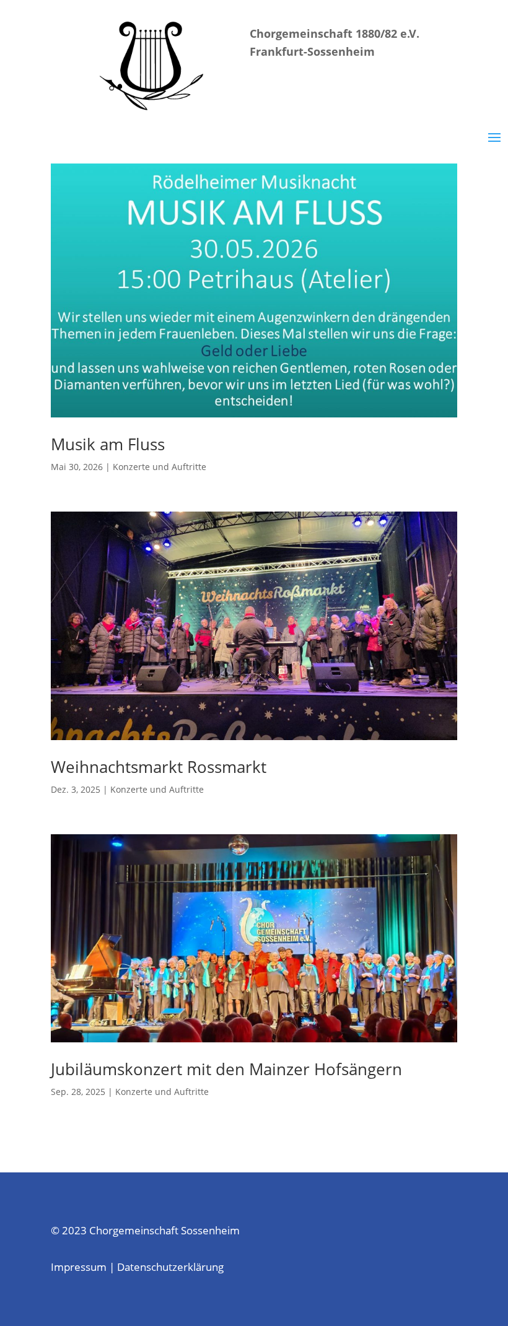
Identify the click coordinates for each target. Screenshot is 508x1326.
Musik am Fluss (108, 444)
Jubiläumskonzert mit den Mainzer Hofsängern (226, 1069)
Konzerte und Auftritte (159, 467)
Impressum (79, 1267)
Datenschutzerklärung (170, 1267)
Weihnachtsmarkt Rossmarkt (158, 767)
